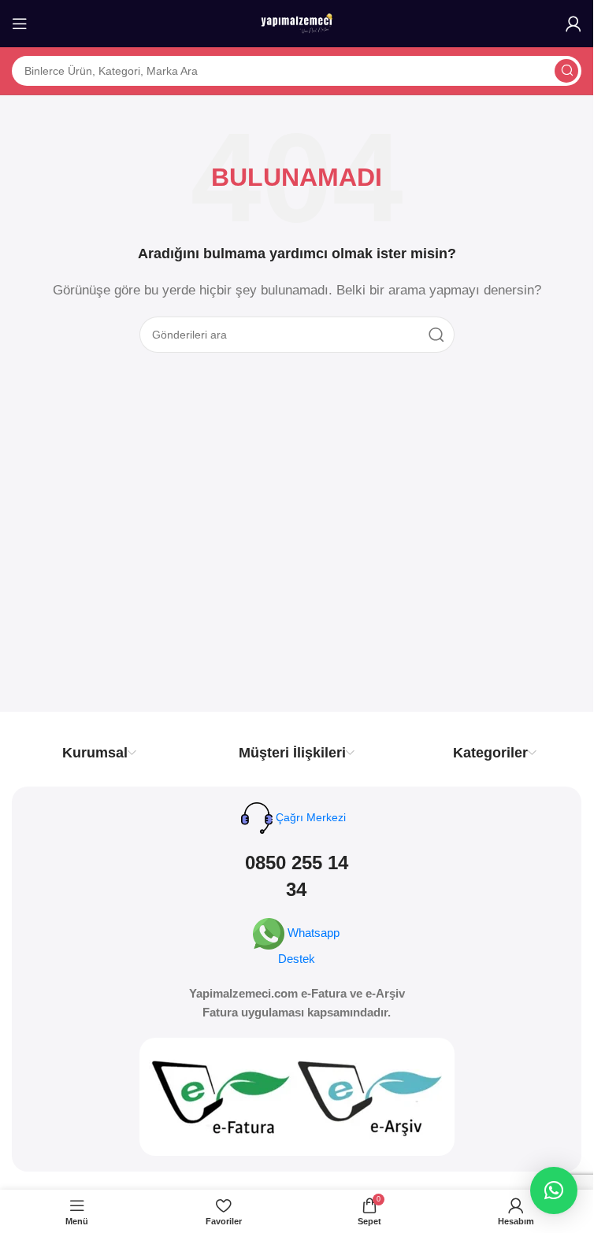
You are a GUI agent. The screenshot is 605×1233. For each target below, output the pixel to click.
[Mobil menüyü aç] (19, 23)
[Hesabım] (573, 23)
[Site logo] (297, 22)
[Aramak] (566, 71)
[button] (553, 1190)
